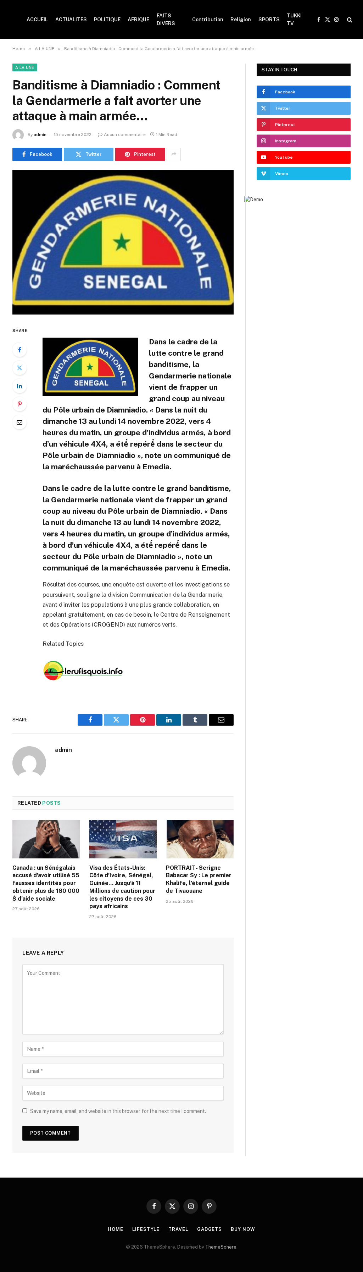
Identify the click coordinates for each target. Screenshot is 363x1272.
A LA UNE (24, 67)
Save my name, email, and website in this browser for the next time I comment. (118, 1111)
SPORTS (269, 19)
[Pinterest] (19, 404)
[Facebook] (19, 350)
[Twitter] (19, 368)
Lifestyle (146, 1229)
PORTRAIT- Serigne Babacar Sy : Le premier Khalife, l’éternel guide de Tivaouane (198, 879)
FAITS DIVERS (166, 19)
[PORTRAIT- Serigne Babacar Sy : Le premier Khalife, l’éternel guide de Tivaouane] (200, 839)
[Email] (19, 422)
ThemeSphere (220, 1247)
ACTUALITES (71, 19)
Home (115, 1229)
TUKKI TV (294, 19)
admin (40, 134)
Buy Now (243, 1229)
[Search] (349, 20)
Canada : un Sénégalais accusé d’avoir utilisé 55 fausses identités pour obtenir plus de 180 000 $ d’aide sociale (45, 883)
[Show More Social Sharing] (174, 154)
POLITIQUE (107, 19)
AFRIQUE (138, 19)
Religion (240, 19)
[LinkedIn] (19, 386)
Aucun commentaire (125, 134)
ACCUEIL (37, 19)
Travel (178, 1229)
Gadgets (209, 1229)
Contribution (207, 19)
